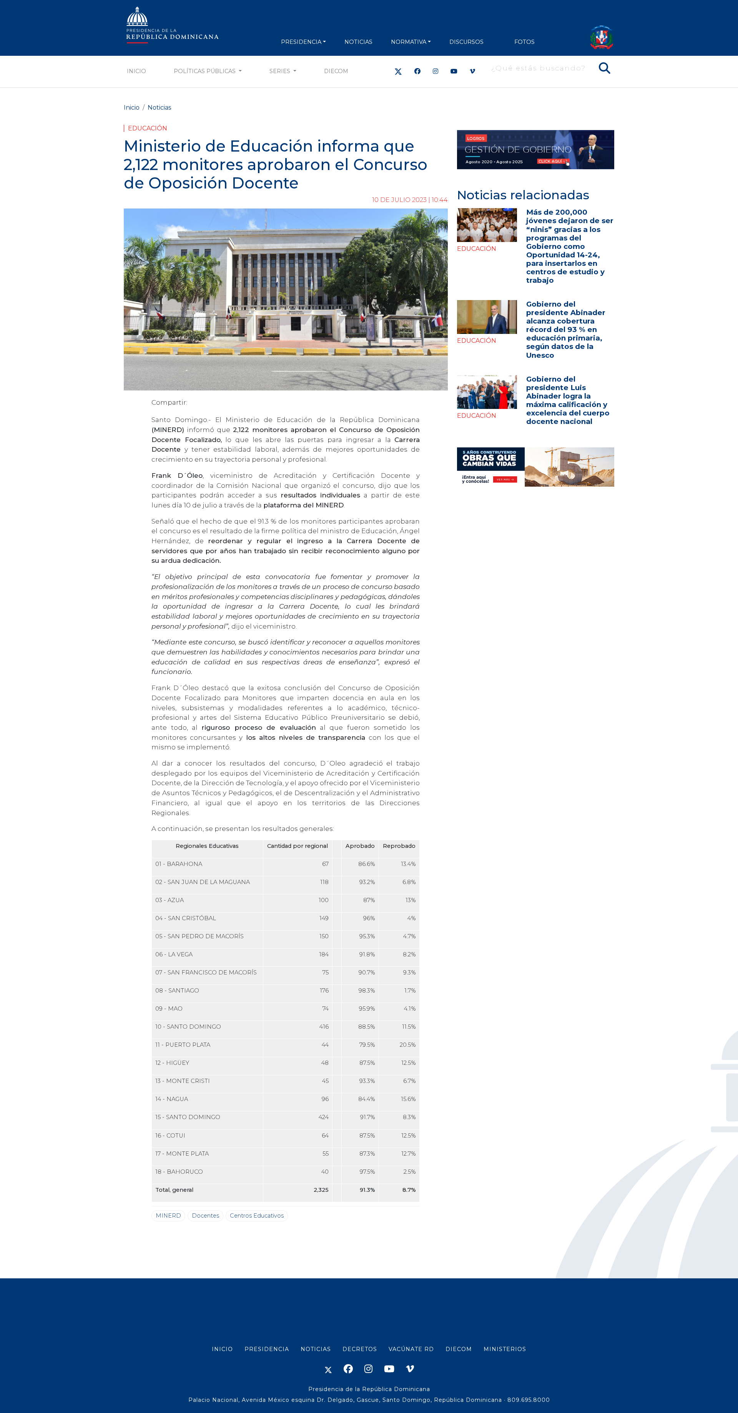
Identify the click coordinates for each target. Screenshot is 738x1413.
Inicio (136, 71)
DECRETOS (359, 1349)
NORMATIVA (408, 41)
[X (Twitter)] (398, 71)
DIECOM (336, 71)
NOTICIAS (358, 41)
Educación (147, 128)
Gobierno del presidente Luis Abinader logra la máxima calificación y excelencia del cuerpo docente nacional (568, 400)
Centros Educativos (257, 1215)
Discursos (466, 41)
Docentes (205, 1215)
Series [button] (280, 71)
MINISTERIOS (505, 1349)
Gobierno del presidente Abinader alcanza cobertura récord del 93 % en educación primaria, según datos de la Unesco (565, 329)
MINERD (168, 1215)
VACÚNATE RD (411, 1349)
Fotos (524, 41)
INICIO (222, 1349)
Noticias (159, 107)
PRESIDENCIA (301, 41)
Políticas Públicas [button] (205, 71)
